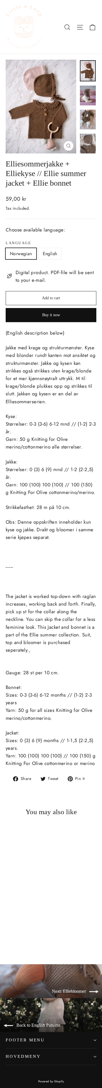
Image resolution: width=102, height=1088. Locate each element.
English (50, 253)
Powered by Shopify (51, 1081)
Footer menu (25, 1040)
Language (18, 243)
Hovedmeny (23, 1056)
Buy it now (51, 315)
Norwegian (21, 253)
